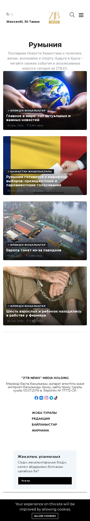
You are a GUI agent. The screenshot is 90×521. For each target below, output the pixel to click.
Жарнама (40, 430)
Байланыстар (44, 424)
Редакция (41, 418)
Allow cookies (45, 515)
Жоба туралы (44, 412)
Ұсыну (25, 480)
